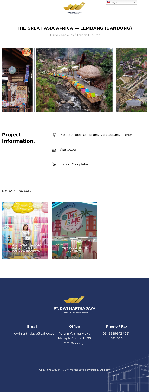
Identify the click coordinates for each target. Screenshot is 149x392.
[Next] (142, 79)
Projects (67, 35)
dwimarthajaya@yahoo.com (36, 333)
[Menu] (5, 8)
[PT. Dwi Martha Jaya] (74, 8)
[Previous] (6, 79)
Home (53, 35)
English (114, 2)
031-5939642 (112, 333)
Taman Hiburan (88, 35)
